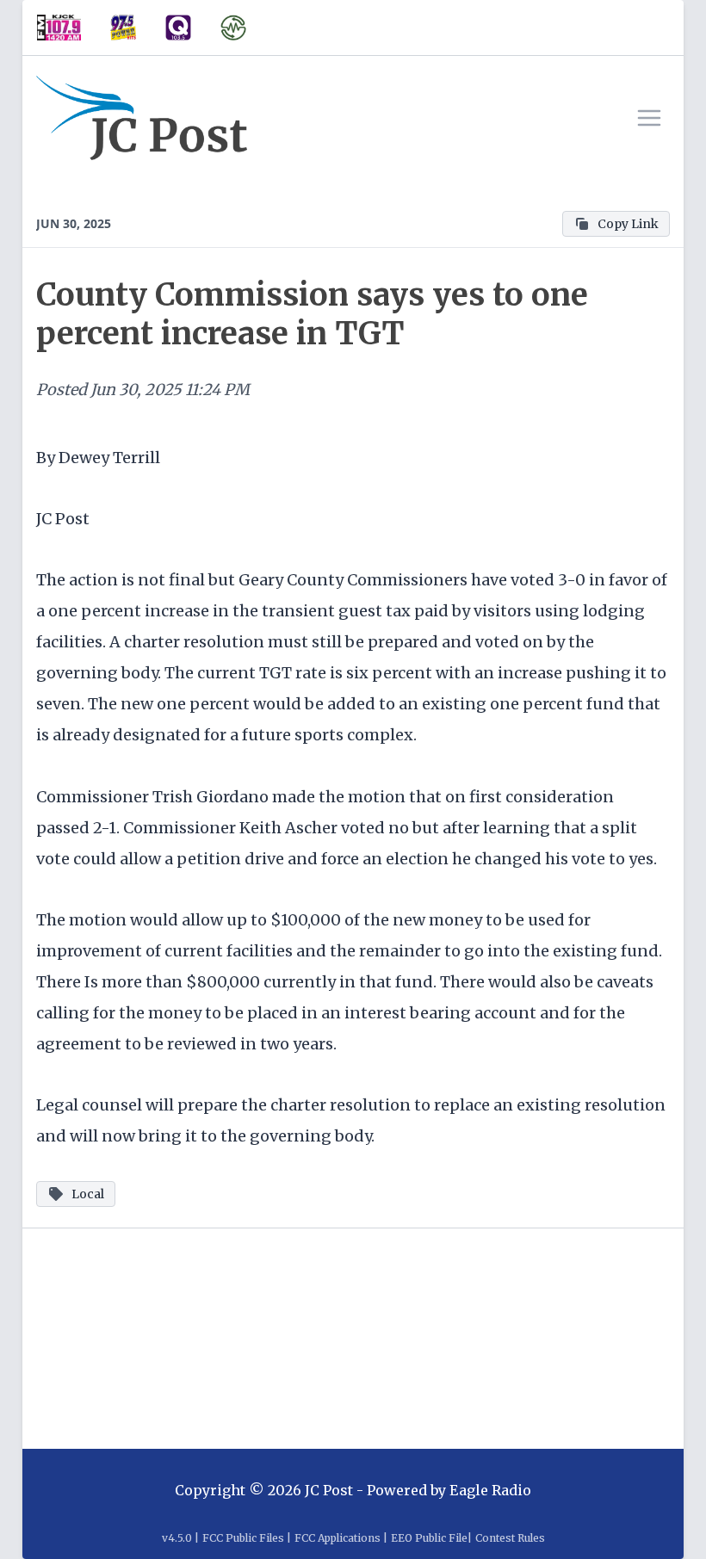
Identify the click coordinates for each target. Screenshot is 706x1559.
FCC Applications (337, 1537)
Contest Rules (510, 1537)
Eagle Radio (490, 1490)
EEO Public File (429, 1537)
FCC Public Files (243, 1537)
